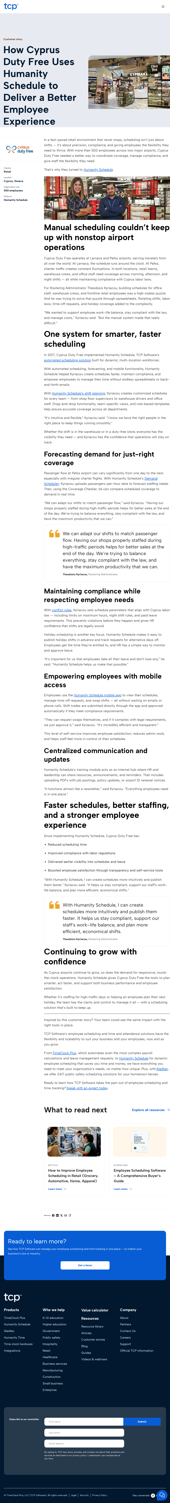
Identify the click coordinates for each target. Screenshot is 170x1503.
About (124, 1318)
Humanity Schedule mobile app (97, 695)
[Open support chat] (162, 1495)
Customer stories (93, 1340)
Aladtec (162, 1069)
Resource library (92, 1326)
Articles (86, 1333)
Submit (142, 1421)
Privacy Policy (99, 1495)
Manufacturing (53, 1370)
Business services (55, 1364)
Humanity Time (14, 1337)
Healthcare (50, 1357)
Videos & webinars (94, 1359)
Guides (86, 1353)
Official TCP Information (136, 1350)
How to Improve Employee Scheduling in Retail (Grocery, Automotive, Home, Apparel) (73, 1175)
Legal (73, 1495)
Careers (125, 1337)
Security (84, 1495)
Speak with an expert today (87, 1088)
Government (51, 1331)
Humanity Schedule (98, 170)
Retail (46, 1350)
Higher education (54, 1324)
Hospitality (50, 1344)
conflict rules (62, 610)
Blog (84, 1346)
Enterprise (50, 1390)
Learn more (55, 1189)
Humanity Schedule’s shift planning (78, 393)
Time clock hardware (18, 1344)
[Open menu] (163, 6)
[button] (85, 1265)
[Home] (13, 1297)
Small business (53, 1383)
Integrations (12, 1350)
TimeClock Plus (64, 1053)
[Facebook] (153, 1496)
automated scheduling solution (67, 360)
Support (125, 1344)
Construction (52, 1377)
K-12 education (53, 1318)
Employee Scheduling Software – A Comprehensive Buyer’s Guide (140, 1175)
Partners (125, 1324)
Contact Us (128, 1331)
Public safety (51, 1337)
